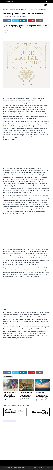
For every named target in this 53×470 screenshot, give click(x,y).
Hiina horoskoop (7, 405)
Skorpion (7, 33)
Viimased (24, 16)
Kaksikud (19, 405)
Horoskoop (14, 405)
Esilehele (30, 467)
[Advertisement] (26, 154)
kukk (23, 405)
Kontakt (47, 467)
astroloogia (9, 9)
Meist (35, 467)
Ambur (7, 30)
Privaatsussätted (41, 467)
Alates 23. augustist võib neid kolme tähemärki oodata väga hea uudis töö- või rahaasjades (31, 9)
